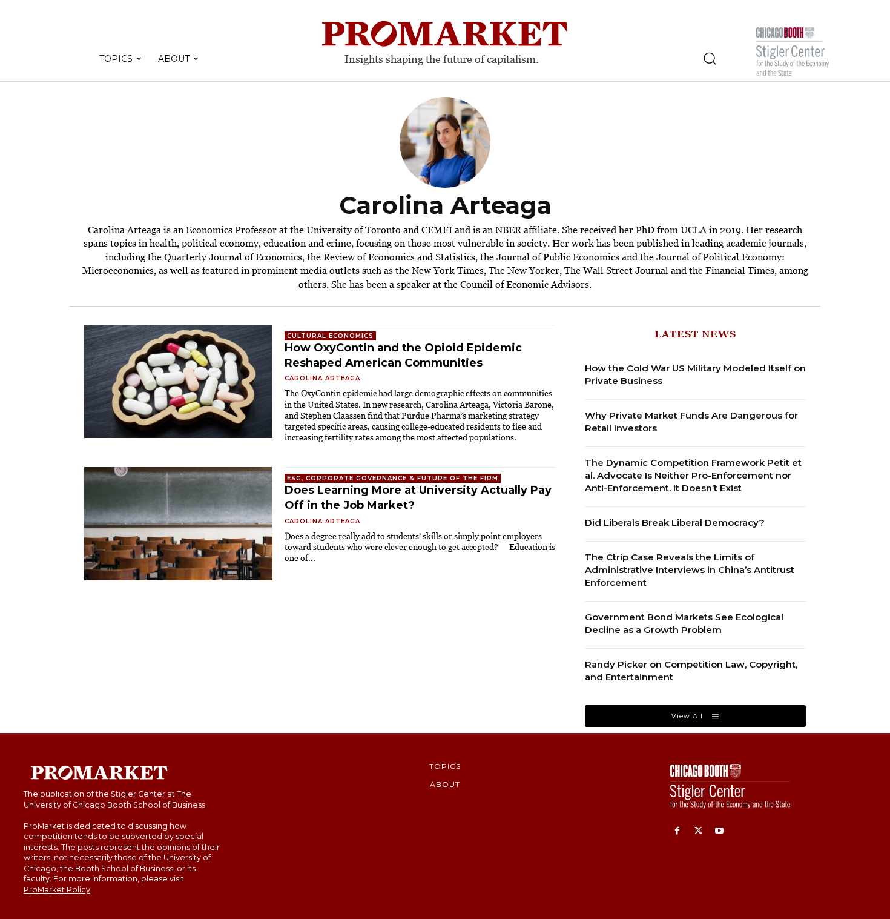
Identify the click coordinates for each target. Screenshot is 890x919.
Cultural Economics (330, 336)
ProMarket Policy (57, 889)
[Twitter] (698, 831)
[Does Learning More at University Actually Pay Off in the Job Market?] (178, 523)
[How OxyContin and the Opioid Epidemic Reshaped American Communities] (178, 381)
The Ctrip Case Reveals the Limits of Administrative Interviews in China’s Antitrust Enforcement (689, 569)
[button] (709, 58)
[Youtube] (719, 831)
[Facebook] (677, 831)
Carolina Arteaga (322, 378)
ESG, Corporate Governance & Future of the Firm (392, 478)
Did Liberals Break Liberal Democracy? (675, 522)
